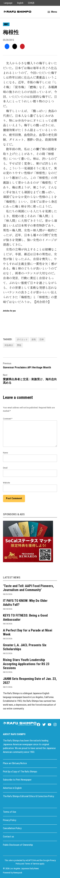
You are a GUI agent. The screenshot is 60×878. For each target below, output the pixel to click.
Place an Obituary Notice (15, 763)
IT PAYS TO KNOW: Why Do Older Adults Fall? (25, 603)
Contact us (8, 836)
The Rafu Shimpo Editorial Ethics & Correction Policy (28, 796)
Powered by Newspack (12, 872)
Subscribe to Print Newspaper (17, 779)
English (20, 3)
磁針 (6, 24)
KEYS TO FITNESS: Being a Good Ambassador (25, 617)
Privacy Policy (9, 820)
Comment (7, 418)
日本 (42, 339)
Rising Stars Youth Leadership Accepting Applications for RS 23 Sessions (26, 664)
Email (5, 468)
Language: (8, 3)
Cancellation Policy (12, 828)
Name (5, 452)
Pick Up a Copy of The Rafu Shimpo (20, 771)
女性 (34, 339)
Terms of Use (9, 812)
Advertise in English (12, 788)
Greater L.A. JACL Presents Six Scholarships (24, 647)
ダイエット (22, 339)
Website (6, 482)
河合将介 (8, 345)
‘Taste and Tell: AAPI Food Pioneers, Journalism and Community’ (28, 588)
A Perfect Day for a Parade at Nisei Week (27, 632)
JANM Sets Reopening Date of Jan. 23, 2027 (30, 681)
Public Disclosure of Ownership (18, 845)
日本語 (31, 3)
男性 (19, 345)
